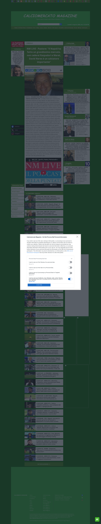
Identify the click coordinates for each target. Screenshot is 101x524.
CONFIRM (39, 285)
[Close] (77, 237)
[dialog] (50, 262)
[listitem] (50, 258)
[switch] (70, 262)
